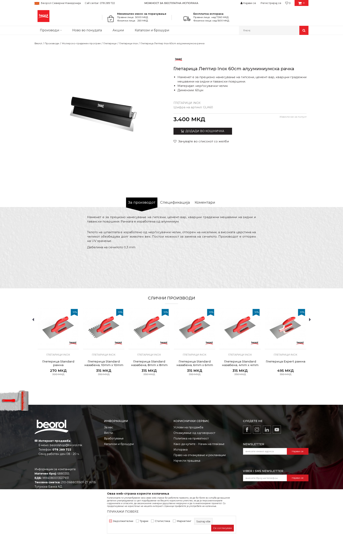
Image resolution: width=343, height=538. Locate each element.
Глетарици (110, 43)
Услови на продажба (188, 427)
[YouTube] (277, 429)
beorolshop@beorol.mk (66, 445)
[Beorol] (43, 16)
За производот (141, 202)
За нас (108, 427)
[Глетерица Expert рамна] (285, 328)
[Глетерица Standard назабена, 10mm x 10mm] (103, 328)
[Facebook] (247, 429)
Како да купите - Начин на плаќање (198, 444)
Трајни (144, 521)
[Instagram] (257, 429)
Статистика (162, 521)
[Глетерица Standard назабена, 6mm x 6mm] (194, 328)
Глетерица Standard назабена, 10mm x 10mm (103, 363)
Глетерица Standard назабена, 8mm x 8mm (149, 363)
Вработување (114, 438)
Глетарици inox (128, 43)
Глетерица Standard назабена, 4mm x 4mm (240, 363)
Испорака (180, 449)
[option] (171, 3)
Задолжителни (123, 521)
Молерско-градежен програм (81, 43)
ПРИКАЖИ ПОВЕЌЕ (123, 511)
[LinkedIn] (267, 429)
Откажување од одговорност (194, 433)
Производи (52, 43)
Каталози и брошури (119, 444)
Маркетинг (184, 521)
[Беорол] (178, 59)
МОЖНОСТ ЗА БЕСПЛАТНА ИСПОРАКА (171, 3)
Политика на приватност (191, 438)
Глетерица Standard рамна (58, 363)
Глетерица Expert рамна (285, 361)
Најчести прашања (186, 460)
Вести (108, 433)
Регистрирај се (271, 3)
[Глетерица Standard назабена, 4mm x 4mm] (240, 328)
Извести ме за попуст (293, 116)
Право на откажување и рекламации (199, 455)
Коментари (205, 202)
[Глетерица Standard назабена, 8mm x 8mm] (149, 328)
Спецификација (175, 202)
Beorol (38, 43)
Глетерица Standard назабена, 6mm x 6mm (194, 363)
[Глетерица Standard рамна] (58, 328)
